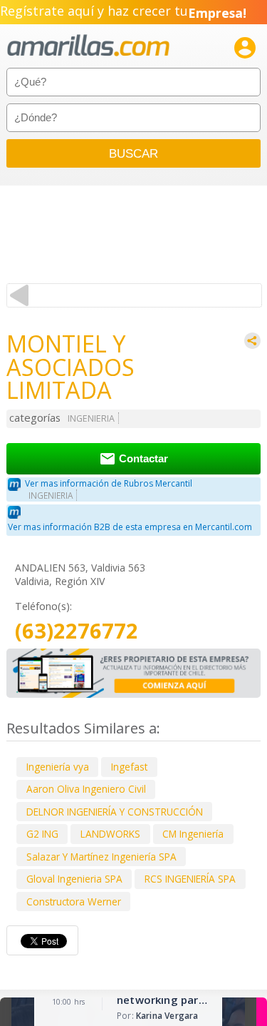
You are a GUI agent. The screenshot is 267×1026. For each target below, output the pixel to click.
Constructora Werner (73, 901)
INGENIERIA (91, 418)
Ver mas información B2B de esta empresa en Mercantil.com (130, 527)
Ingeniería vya (57, 766)
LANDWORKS (110, 833)
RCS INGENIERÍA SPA (190, 878)
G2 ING (42, 833)
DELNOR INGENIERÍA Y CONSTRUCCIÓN (114, 811)
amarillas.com (88, 46)
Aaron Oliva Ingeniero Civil (86, 789)
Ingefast (129, 766)
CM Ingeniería (193, 833)
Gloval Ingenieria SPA (74, 878)
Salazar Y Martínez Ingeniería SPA (101, 856)
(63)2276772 (76, 631)
